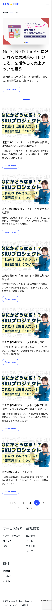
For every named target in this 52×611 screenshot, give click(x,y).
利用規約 (24, 605)
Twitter (6, 571)
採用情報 (30, 536)
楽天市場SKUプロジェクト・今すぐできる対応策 (26, 210)
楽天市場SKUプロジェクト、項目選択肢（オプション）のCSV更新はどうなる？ (24, 407)
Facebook (7, 576)
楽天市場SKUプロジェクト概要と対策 (23, 342)
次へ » (29, 508)
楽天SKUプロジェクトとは (17, 471)
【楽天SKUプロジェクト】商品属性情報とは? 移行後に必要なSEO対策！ (26, 144)
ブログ (29, 551)
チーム (29, 541)
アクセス (30, 546)
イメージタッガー (12, 536)
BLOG (18, 12)
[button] (26, 99)
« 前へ (13, 503)
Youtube (6, 581)
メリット (7, 546)
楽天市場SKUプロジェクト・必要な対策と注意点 (26, 277)
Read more (11, 89)
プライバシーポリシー (11, 605)
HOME (5, 12)
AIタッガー (8, 541)
